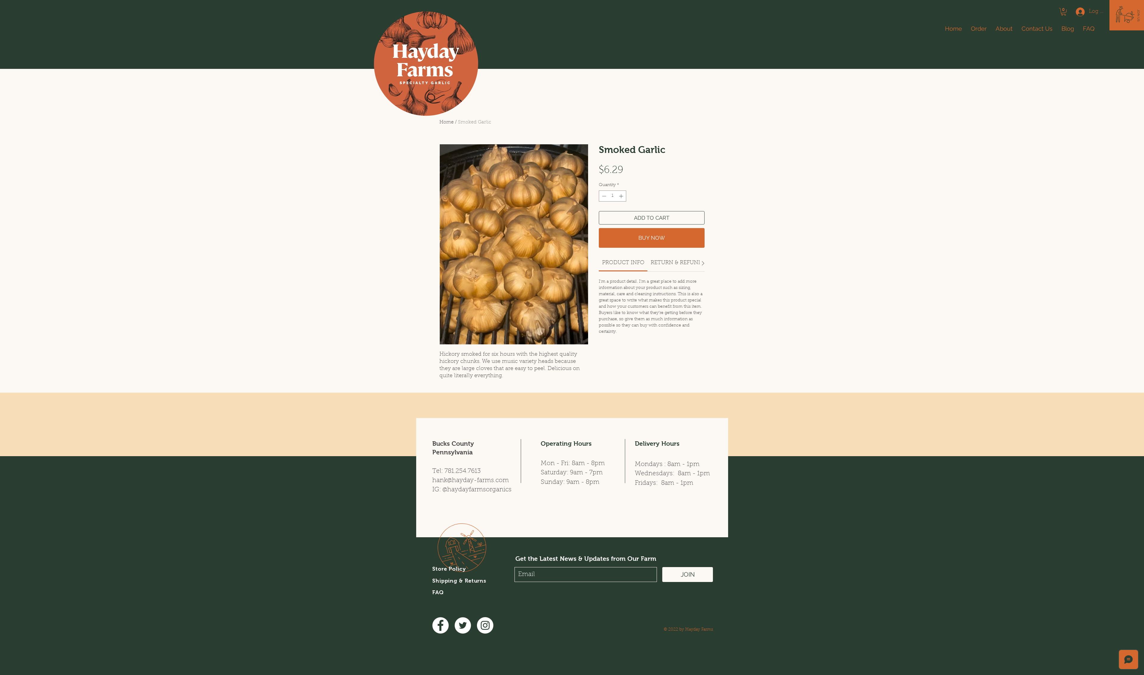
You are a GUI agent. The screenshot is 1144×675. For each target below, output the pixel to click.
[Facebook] (440, 625)
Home (446, 122)
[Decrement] (603, 196)
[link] (623, 263)
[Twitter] (463, 625)
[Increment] (621, 196)
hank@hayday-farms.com (470, 480)
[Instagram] (485, 625)
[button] (1138, 15)
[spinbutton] (612, 196)
